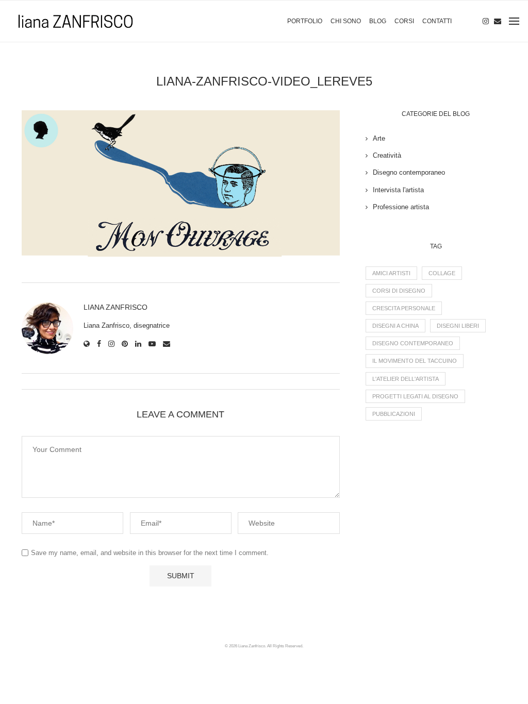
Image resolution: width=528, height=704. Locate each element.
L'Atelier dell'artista (405, 379)
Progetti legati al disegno (415, 396)
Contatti (437, 21)
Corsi (404, 21)
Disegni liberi (458, 326)
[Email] (497, 21)
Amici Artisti (391, 273)
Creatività (387, 155)
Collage (441, 273)
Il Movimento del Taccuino (414, 361)
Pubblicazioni (393, 414)
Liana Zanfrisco (115, 307)
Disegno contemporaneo (409, 172)
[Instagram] (486, 21)
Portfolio (304, 21)
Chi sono (346, 21)
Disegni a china (395, 326)
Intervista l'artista (398, 190)
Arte (379, 138)
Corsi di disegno (398, 291)
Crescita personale (403, 308)
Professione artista (401, 207)
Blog (377, 21)
